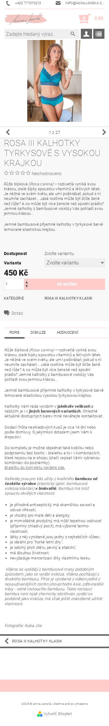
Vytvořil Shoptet (58, 713)
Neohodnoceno (47, 173)
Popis (14, 332)
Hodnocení (67, 332)
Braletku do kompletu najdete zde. (35, 467)
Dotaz (17, 313)
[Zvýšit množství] (26, 281)
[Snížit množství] (26, 287)
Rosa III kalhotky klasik (69, 298)
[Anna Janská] (26, 19)
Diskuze (38, 332)
